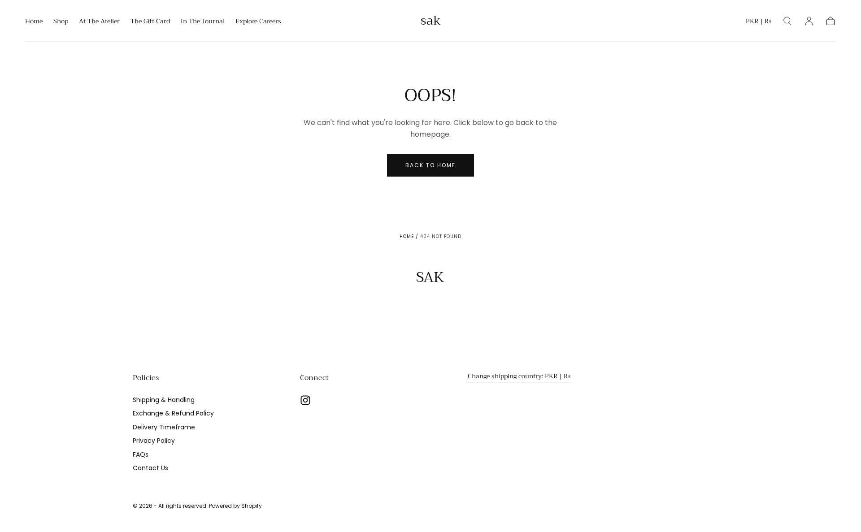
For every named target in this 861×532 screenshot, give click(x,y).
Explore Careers (258, 21)
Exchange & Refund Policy (173, 413)
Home (34, 21)
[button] (758, 22)
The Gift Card (150, 21)
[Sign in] (809, 21)
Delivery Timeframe (164, 427)
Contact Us (150, 467)
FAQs (140, 454)
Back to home (430, 165)
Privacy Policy (154, 440)
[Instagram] (305, 400)
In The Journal (203, 21)
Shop (60, 21)
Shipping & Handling (164, 399)
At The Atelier (99, 21)
